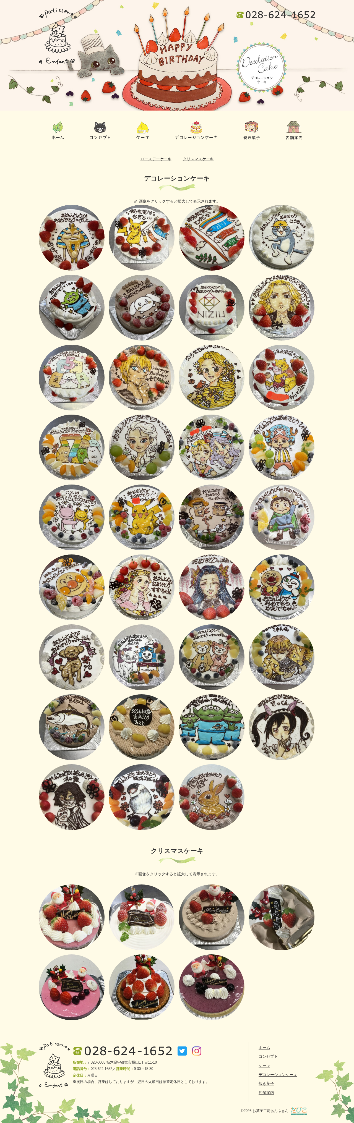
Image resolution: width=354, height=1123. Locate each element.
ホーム (58, 130)
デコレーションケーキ (196, 130)
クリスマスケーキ (198, 159)
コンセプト (100, 130)
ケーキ (142, 130)
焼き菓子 (251, 130)
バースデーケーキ (155, 159)
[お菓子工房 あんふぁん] (58, 36)
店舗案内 (294, 130)
